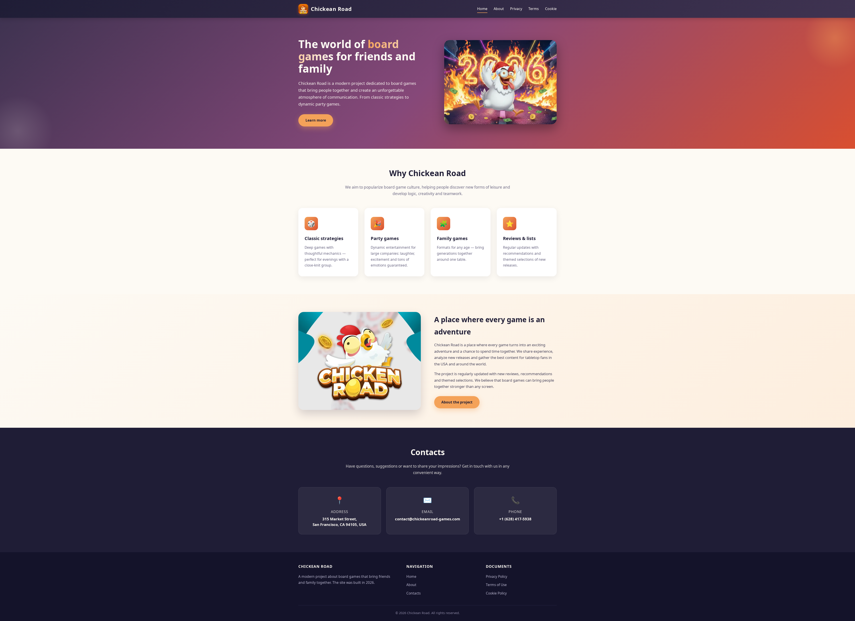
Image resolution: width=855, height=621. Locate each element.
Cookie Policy (496, 593)
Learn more (315, 120)
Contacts (413, 593)
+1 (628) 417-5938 (515, 518)
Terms (533, 8)
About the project (456, 402)
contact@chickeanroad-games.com (427, 518)
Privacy (516, 8)
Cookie (551, 8)
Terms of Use (496, 584)
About (499, 8)
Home (482, 8)
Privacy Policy (496, 576)
